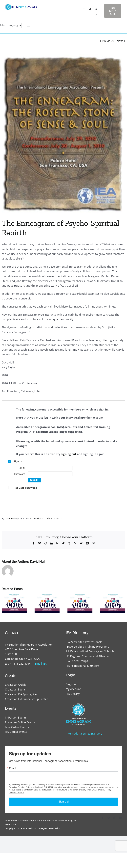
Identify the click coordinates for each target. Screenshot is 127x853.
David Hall (10, 518)
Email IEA (40, 663)
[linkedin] (96, 15)
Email (12, 768)
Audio (59, 518)
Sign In (34, 479)
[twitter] (90, 9)
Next (120, 41)
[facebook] (84, 9)
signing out (68, 454)
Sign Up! (63, 801)
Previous (108, 41)
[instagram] (96, 9)
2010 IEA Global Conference (41, 518)
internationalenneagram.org (84, 733)
